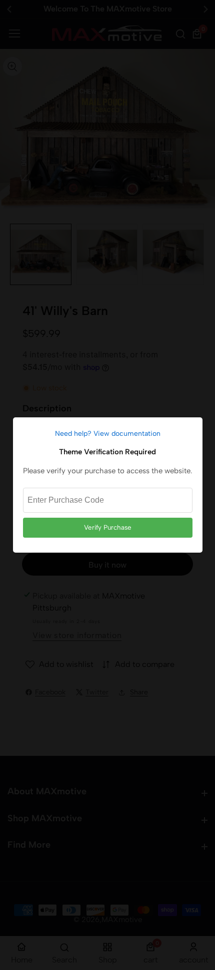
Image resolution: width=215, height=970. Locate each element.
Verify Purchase (108, 527)
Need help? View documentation (107, 433)
